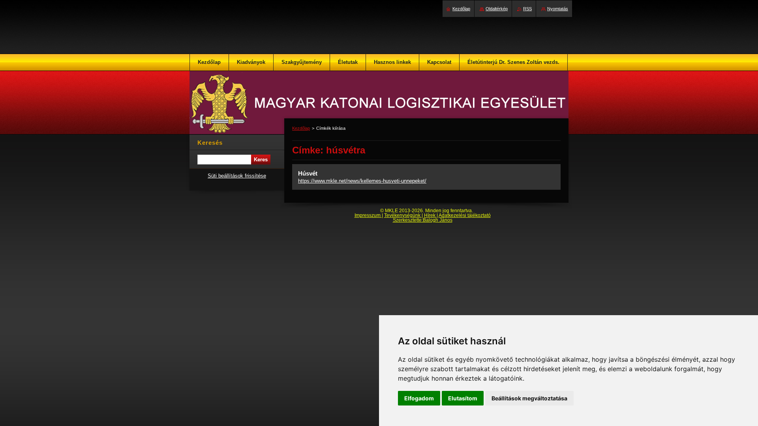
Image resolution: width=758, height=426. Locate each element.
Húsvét (307, 173)
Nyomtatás (557, 8)
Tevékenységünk (403, 215)
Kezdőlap (301, 128)
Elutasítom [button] (462, 398)
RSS (527, 8)
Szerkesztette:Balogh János (422, 220)
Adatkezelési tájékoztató (465, 215)
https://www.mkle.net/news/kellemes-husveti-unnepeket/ (362, 181)
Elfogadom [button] (419, 398)
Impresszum (368, 215)
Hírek (430, 215)
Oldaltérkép (497, 8)
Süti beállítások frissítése (237, 176)
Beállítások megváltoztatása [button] (529, 398)
